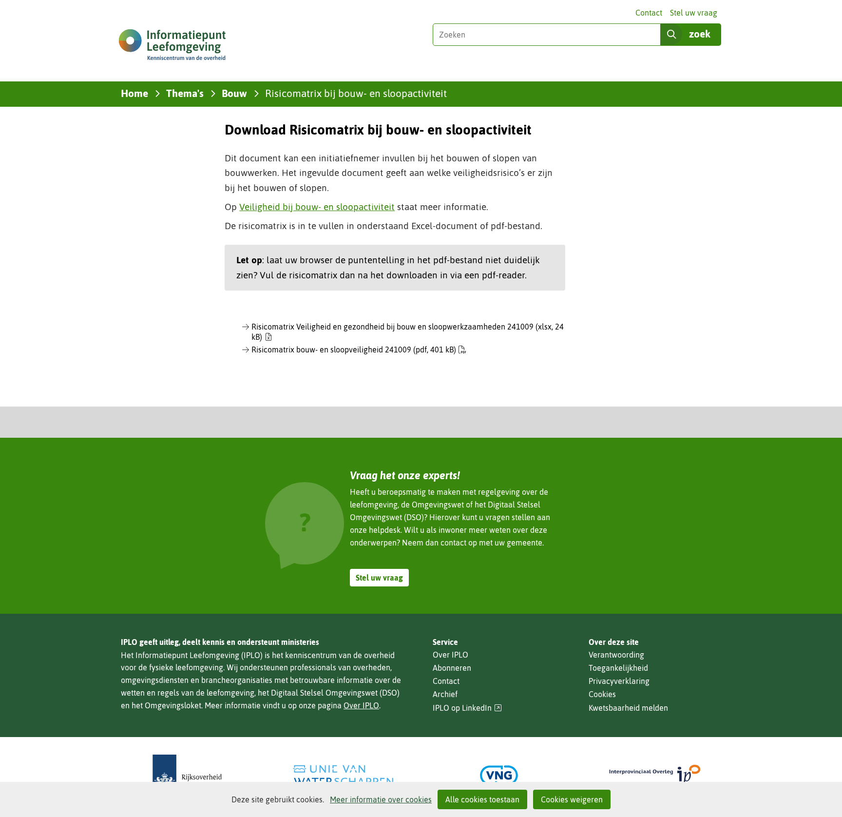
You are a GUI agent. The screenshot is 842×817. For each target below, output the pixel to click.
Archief (445, 694)
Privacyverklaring (619, 681)
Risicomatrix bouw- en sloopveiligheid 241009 (353, 349)
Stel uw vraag (693, 12)
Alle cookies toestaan (482, 799)
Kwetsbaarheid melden (628, 707)
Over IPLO (361, 705)
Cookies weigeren (572, 799)
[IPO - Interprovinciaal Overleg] (655, 775)
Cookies (602, 694)
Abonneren (452, 667)
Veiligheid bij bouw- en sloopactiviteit (317, 206)
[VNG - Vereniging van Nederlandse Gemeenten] (499, 775)
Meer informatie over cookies (381, 799)
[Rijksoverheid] (187, 775)
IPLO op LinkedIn (467, 708)
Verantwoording (616, 654)
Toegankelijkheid (618, 667)
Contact (648, 12)
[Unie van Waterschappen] (343, 775)
